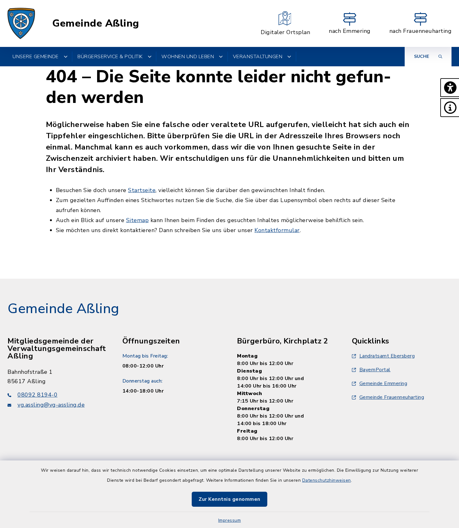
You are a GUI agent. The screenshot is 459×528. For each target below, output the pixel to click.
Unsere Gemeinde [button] (35, 56)
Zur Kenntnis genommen (229, 499)
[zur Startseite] (21, 23)
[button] (449, 87)
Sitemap (137, 220)
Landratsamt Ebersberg (387, 356)
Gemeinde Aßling (95, 23)
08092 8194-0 (37, 395)
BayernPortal (375, 369)
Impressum (229, 520)
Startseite (141, 190)
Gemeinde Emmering (383, 383)
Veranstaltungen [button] (258, 56)
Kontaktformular (277, 230)
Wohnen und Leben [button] (187, 56)
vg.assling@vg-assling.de (51, 405)
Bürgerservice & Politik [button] (110, 56)
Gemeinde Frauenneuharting (391, 397)
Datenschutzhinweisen (326, 480)
